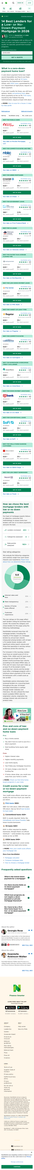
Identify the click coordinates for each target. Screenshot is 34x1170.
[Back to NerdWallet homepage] (2, 16)
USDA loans (14, 83)
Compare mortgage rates (14, 860)
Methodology (5, 111)
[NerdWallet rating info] (30, 127)
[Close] (32, 1152)
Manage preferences (17, 1162)
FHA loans (27, 95)
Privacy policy (8, 1074)
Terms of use (8, 1067)
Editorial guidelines (7, 1042)
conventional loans (18, 93)
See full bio (27, 945)
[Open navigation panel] (2, 3)
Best (6, 16)
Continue (17, 1166)
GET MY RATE (17, 137)
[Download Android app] (23, 1007)
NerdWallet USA (18, 1146)
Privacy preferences (8, 1082)
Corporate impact (10, 1034)
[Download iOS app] (10, 1007)
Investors (7, 1058)
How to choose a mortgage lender (17, 863)
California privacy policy (10, 1077)
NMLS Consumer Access (10, 1117)
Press (6, 1052)
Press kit (7, 1055)
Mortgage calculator (12, 858)
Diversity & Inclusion (7, 1037)
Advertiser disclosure (27, 16)
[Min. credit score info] (13, 132)
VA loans (24, 79)
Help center (22, 1026)
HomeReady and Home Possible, (14, 820)
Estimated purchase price (8, 50)
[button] (17, 715)
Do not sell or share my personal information (8, 1088)
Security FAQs (22, 1029)
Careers (6, 1031)
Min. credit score (27, 115)
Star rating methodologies (9, 1046)
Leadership (7, 1029)
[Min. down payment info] (20, 130)
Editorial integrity (27, 111)
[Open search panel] (13, 3)
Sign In (20, 2)
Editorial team (8, 1050)
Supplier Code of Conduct (9, 1070)
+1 (6, 36)
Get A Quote (17, 57)
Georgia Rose (18, 35)
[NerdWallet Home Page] (6, 3)
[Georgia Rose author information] (3, 36)
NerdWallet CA (18, 1149)
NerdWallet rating (14, 115)
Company (7, 1026)
